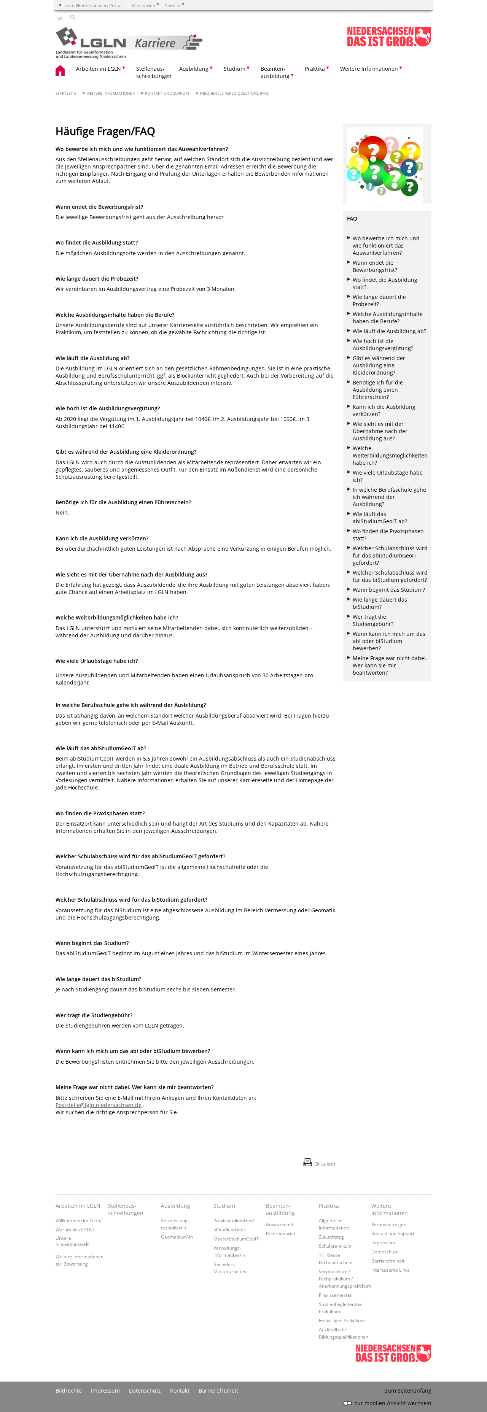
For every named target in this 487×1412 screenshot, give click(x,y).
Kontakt (179, 1390)
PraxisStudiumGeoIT (234, 1220)
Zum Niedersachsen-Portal (93, 5)
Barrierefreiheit (387, 1261)
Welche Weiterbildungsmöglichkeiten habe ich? (390, 455)
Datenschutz (384, 1251)
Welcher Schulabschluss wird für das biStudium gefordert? (390, 576)
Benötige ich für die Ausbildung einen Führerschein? (378, 389)
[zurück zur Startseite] (142, 43)
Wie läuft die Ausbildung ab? (389, 331)
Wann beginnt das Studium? (389, 589)
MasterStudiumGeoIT (236, 1239)
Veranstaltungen (388, 1224)
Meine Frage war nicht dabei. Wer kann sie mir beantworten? (390, 665)
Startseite (66, 93)
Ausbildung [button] (193, 68)
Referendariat (280, 1233)
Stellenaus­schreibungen (125, 1209)
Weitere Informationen (110, 93)
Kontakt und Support (167, 93)
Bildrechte (69, 1390)
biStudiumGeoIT (230, 1229)
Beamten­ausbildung (280, 1209)
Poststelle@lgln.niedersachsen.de (99, 1105)
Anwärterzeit (279, 1224)
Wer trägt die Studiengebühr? (373, 620)
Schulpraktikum (335, 1246)
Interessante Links (390, 1270)
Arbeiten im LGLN (78, 1205)
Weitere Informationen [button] (369, 68)
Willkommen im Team (79, 1220)
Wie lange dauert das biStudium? (380, 603)
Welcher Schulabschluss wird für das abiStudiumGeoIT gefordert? (390, 555)
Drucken (325, 1163)
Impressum (383, 1242)
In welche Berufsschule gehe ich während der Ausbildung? (389, 497)
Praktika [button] (315, 68)
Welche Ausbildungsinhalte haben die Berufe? (388, 317)
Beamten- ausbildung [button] (275, 72)
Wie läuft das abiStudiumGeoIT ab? (380, 517)
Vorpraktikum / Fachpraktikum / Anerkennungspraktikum (345, 1278)
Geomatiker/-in (177, 1237)
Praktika (329, 1205)
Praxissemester (335, 1295)
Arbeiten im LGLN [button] (98, 68)
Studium (224, 1205)
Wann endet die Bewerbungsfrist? (375, 266)
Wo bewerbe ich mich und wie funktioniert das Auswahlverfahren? (386, 245)
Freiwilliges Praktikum (342, 1320)
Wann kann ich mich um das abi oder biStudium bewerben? (389, 641)
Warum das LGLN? (75, 1229)
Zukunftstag (331, 1237)
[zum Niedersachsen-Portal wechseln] (389, 45)
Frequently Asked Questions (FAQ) (234, 93)
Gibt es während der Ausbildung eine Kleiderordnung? (379, 365)
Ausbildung (175, 1205)
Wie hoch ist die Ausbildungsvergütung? (383, 344)
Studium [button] (234, 68)
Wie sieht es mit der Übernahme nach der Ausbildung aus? (380, 431)
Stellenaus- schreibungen (154, 72)
